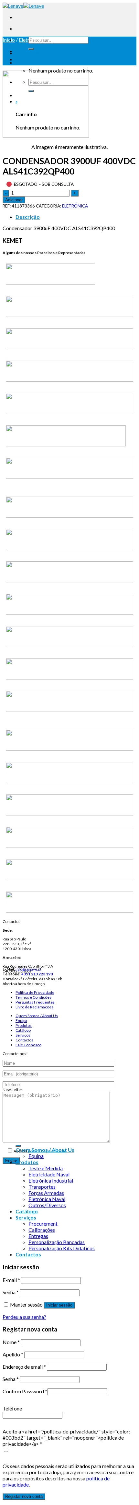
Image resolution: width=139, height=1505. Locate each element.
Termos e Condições (33, 997)
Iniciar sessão (59, 1305)
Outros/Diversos (47, 1205)
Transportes (42, 1187)
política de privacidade (47, 1151)
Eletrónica (30, 40)
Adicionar (14, 199)
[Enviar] (31, 49)
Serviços (23, 1035)
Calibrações (41, 1230)
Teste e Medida (45, 1168)
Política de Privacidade (35, 992)
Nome (11, 1342)
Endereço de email (24, 1367)
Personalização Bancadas (56, 1242)
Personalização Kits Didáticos (61, 1248)
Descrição (28, 217)
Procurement (43, 1223)
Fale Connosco (28, 1044)
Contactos (24, 1040)
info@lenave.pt (28, 969)
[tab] (76, 217)
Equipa (21, 1020)
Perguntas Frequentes (35, 1002)
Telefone (12, 1408)
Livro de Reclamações (34, 1007)
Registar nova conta (24, 1496)
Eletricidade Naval (49, 1174)
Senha (11, 1292)
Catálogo (23, 1030)
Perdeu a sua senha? (24, 1317)
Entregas (38, 1236)
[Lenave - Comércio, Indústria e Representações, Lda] (23, 6)
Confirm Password (25, 1391)
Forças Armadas (46, 1193)
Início (9, 40)
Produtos (24, 1025)
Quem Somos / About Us (37, 1015)
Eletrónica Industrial (50, 1180)
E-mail (11, 1280)
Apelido (13, 1354)
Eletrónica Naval (46, 1199)
